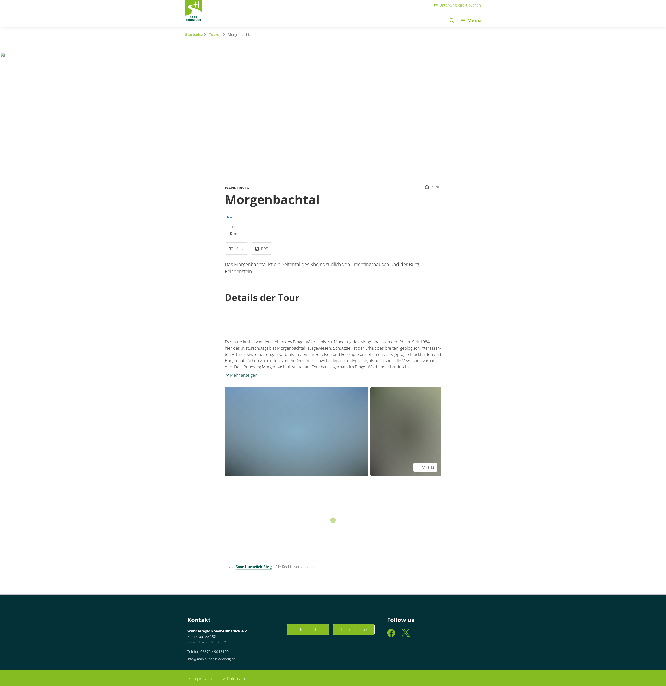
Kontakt (308, 629)
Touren (215, 34)
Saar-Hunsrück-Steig (254, 566)
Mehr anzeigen (243, 375)
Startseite (194, 34)
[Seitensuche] (452, 20)
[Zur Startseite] (193, 12)
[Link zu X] (406, 635)
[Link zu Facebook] (391, 635)
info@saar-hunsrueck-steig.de (211, 659)
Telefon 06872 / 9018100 (208, 651)
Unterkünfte (354, 629)
